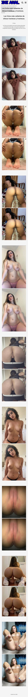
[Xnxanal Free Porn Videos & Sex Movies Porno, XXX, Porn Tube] (10, 2)
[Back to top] (25, 694)
